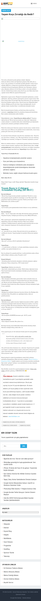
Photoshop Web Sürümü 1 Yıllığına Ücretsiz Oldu (20, 489)
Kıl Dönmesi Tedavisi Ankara (13, 568)
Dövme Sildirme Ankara (11, 579)
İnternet (6, 528)
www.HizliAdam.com (14, 416)
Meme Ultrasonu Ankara (11, 572)
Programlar (7, 545)
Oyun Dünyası (8, 542)
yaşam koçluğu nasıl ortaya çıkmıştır (14, 422)
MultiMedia (7, 538)
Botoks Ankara (27, 598)
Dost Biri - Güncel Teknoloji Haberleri (17, 592)
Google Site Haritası (15, 598)
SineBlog (7, 549)
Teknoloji (7, 556)
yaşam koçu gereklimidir (10, 425)
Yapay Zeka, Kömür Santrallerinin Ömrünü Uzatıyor (20, 479)
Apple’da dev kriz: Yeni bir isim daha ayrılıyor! (18, 459)
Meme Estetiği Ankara (11, 575)
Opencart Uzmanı (20, 594)
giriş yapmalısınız (22, 437)
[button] (34, 4)
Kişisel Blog (6, 10)
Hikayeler (7, 524)
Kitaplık (6, 535)
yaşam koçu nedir (25, 425)
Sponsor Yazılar (9, 553)
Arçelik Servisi (8, 582)
